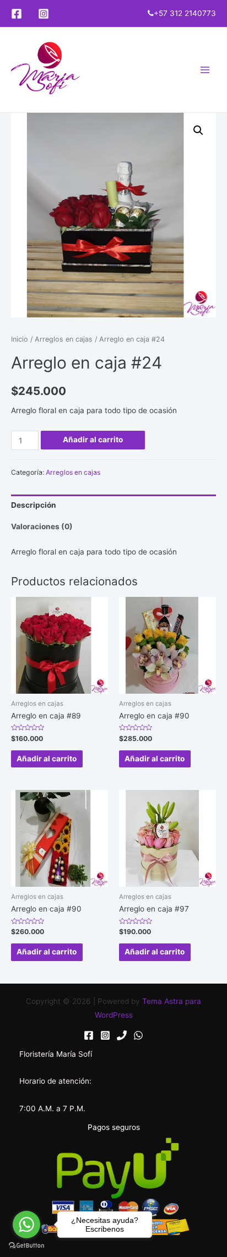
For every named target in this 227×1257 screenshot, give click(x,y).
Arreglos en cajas (64, 339)
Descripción (33, 505)
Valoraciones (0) (42, 526)
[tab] (113, 505)
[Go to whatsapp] (26, 1224)
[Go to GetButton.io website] (26, 1245)
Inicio (19, 339)
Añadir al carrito (93, 439)
